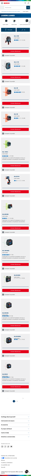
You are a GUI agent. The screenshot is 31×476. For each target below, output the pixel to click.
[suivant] (23, 398)
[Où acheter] (25, 3)
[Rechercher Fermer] (25, 7)
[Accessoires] (28, 425)
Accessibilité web (5, 465)
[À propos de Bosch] (28, 429)
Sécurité (3, 467)
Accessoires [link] (4, 425)
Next (29, 22)
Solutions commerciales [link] (8, 436)
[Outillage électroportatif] (28, 417)
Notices (3, 460)
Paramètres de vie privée (11, 458)
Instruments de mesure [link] (7, 421)
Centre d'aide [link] (5, 433)
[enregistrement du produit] (28, 3)
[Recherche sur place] (28, 7)
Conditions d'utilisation (7, 462)
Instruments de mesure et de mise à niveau (10, 11)
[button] (15, 51)
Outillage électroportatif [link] (8, 417)
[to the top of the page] (29, 467)
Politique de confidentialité (7, 455)
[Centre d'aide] (28, 433)
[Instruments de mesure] (28, 421)
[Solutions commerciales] (28, 437)
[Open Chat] (26, 471)
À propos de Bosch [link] (6, 429)
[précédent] (8, 398)
